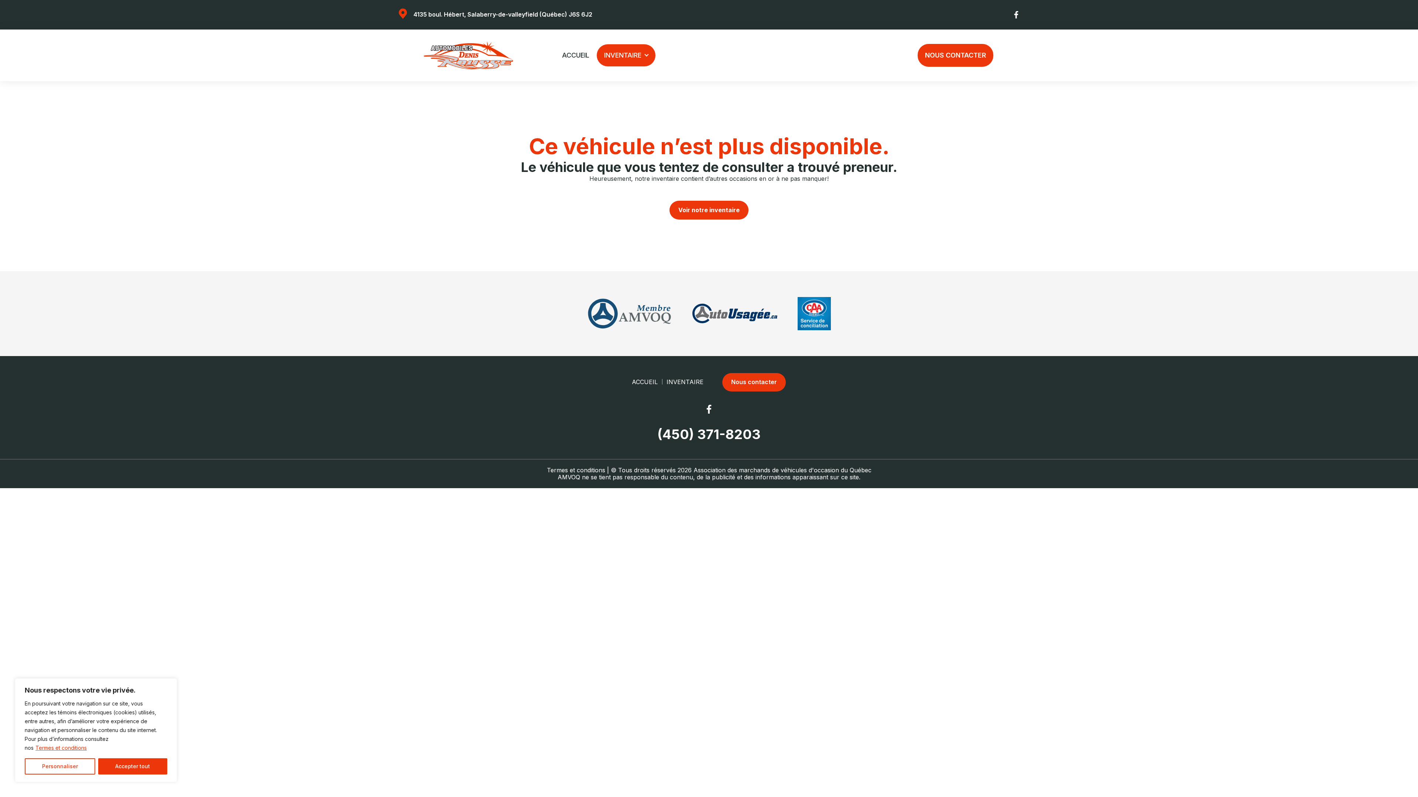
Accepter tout (132, 766)
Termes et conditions (61, 748)
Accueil (575, 55)
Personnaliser (60, 766)
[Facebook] (1016, 14)
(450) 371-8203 (709, 434)
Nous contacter (955, 55)
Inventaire (622, 55)
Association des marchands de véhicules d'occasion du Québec (782, 470)
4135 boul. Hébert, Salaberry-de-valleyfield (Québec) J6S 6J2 (503, 14)
